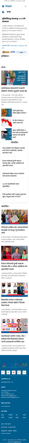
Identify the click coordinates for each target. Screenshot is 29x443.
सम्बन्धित (5, 206)
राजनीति (10, 415)
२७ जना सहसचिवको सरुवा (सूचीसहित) (10, 185)
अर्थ (16, 415)
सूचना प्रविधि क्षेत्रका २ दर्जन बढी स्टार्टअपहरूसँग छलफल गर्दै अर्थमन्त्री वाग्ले (20, 134)
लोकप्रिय (14, 142)
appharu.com (17, 442)
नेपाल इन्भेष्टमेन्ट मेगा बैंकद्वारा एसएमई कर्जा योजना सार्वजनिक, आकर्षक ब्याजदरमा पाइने (13, 150)
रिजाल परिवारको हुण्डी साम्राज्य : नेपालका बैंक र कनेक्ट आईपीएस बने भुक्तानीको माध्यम (13, 163)
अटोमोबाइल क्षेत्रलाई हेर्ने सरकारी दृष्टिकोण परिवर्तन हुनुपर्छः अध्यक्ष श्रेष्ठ (14, 90)
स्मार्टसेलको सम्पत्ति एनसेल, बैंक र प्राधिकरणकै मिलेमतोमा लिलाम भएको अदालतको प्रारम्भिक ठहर (13, 338)
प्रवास (24, 418)
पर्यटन (24, 415)
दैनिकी (9, 12)
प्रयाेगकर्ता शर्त (4, 431)
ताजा (3, 67)
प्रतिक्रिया (5, 56)
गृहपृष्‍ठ (2, 415)
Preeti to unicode (5, 433)
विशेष (17, 418)
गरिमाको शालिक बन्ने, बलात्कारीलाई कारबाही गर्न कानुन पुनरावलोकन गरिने (14, 230)
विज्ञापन (15, 431)
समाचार (2, 417)
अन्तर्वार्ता (10, 418)
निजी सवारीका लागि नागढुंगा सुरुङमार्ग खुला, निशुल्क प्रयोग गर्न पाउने (14, 195)
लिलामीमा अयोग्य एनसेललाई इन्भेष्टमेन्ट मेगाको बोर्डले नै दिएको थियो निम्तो (13, 302)
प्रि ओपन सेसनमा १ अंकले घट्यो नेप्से (18, 121)
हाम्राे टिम (10, 431)
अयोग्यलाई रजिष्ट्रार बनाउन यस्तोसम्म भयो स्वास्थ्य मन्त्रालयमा (13, 174)
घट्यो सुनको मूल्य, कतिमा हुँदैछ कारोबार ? (20, 111)
